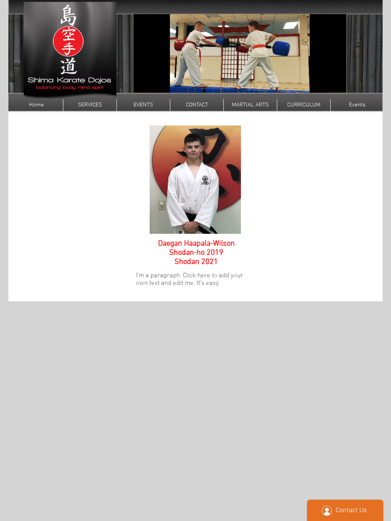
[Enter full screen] (336, 82)
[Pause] (144, 82)
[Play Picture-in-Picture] (323, 82)
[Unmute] (157, 82)
